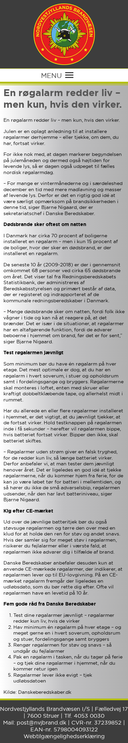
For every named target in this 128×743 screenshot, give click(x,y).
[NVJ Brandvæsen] (64, 34)
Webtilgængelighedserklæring (64, 736)
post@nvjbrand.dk (41, 722)
